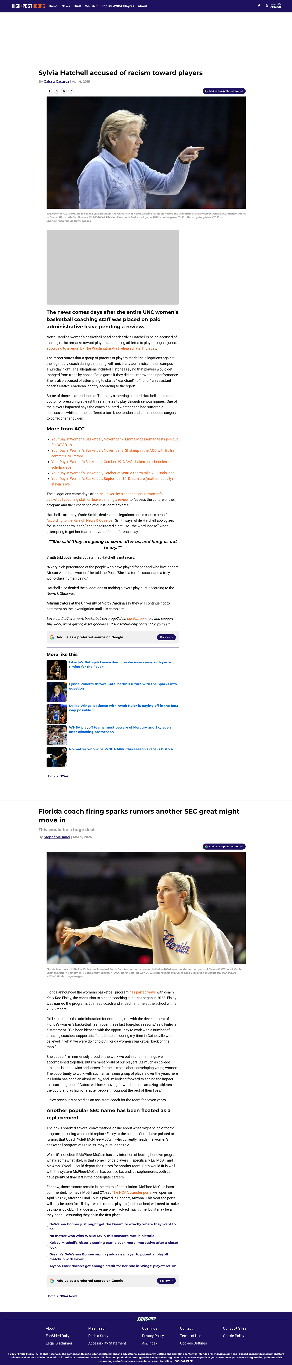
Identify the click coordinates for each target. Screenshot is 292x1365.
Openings (149, 1328)
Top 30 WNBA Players (118, 6)
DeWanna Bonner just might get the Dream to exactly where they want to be (112, 1226)
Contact (186, 1328)
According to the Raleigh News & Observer (80, 520)
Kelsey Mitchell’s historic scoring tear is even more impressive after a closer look (113, 1245)
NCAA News (68, 1296)
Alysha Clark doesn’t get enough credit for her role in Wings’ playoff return (113, 1266)
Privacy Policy (153, 1336)
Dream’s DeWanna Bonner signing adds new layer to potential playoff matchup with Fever (108, 1256)
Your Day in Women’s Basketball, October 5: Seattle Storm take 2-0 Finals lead (112, 473)
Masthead (96, 1328)
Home (53, 6)
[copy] (71, 91)
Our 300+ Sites (234, 1328)
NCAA (64, 776)
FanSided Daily (57, 1336)
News (66, 6)
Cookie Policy (233, 1336)
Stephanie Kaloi (57, 837)
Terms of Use (190, 1336)
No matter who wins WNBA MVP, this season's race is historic (101, 1236)
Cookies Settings (193, 1343)
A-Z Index (149, 1343)
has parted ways (142, 992)
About (142, 6)
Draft (77, 6)
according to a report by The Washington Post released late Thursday (101, 348)
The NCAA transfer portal (132, 1192)
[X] (267, 5)
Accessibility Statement (107, 1343)
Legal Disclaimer (59, 1343)
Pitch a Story (98, 1336)
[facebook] (259, 5)
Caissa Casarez (56, 81)
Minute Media (25, 1353)
